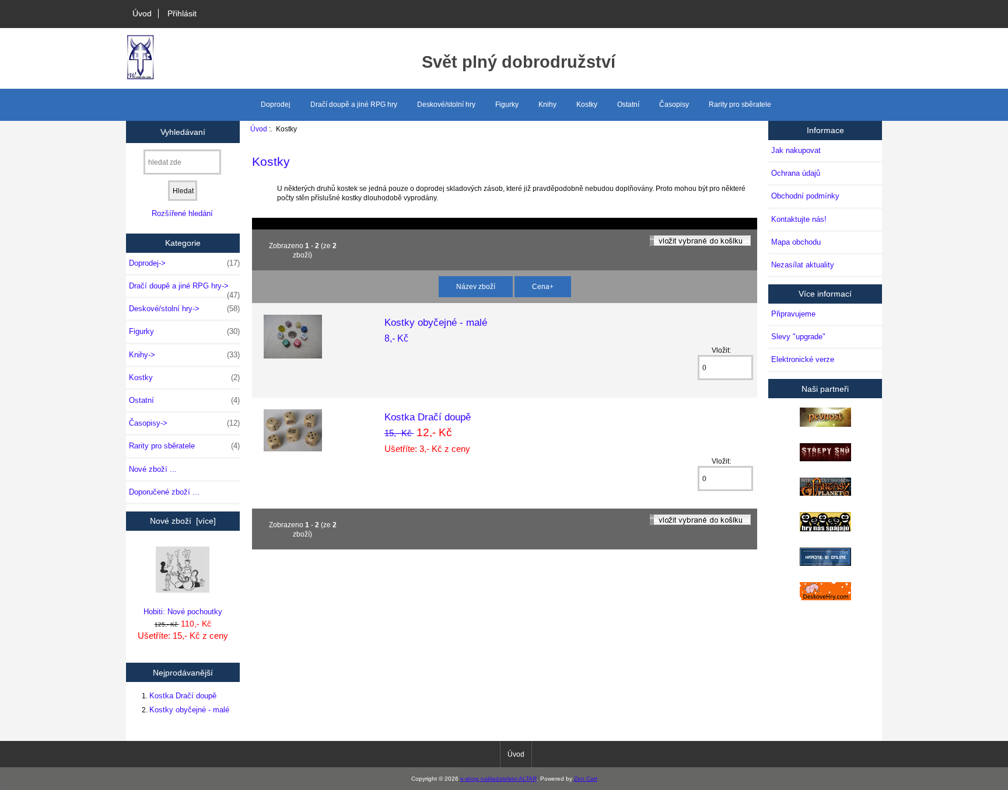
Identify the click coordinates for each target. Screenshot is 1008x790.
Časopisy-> (184, 423)
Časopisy (674, 104)
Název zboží (475, 286)
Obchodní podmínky (805, 196)
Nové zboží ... (153, 469)
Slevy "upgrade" (798, 336)
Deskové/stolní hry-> (184, 308)
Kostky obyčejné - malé (189, 709)
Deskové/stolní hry (446, 104)
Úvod (142, 13)
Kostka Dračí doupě (182, 695)
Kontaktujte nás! (799, 219)
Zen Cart (585, 778)
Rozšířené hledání (182, 213)
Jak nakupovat (796, 150)
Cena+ (543, 286)
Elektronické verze (802, 359)
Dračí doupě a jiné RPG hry (353, 104)
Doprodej (275, 104)
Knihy (547, 104)
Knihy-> (184, 354)
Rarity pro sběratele (740, 104)
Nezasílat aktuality (802, 264)
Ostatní (628, 104)
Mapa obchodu (796, 242)
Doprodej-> (184, 263)
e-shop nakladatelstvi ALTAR (498, 778)
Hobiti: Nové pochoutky (183, 611)
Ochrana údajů (795, 173)
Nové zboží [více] (183, 520)
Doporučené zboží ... (164, 492)
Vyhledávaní (182, 131)
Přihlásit (182, 13)
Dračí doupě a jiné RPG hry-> (184, 289)
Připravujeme (793, 313)
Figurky (507, 104)
